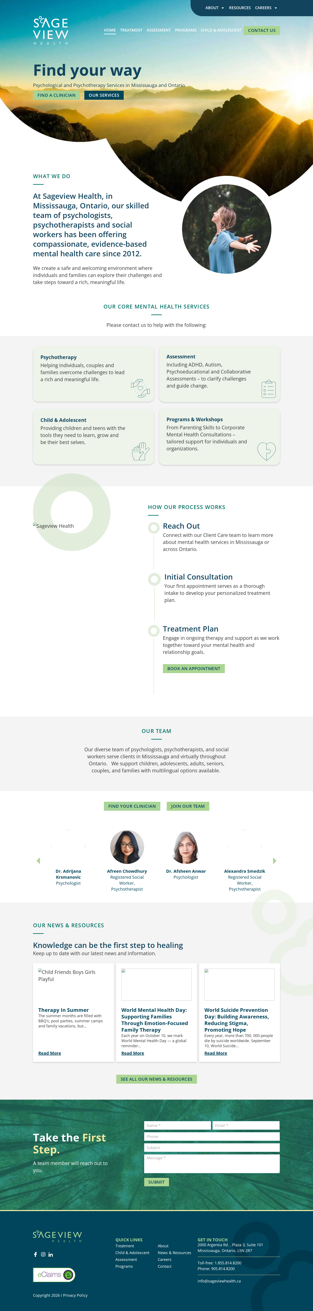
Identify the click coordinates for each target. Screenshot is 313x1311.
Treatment (124, 1245)
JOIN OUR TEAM (188, 806)
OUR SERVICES (104, 95)
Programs (124, 1266)
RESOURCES (240, 7)
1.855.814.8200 (228, 1262)
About (211, 7)
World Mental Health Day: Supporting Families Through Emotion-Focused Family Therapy (154, 1019)
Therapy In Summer (63, 1009)
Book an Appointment (193, 668)
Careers (263, 7)
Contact (164, 1266)
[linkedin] (51, 1254)
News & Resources (174, 1252)
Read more (49, 1053)
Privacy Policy (76, 1295)
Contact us (262, 30)
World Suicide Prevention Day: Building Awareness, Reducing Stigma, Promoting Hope (236, 1019)
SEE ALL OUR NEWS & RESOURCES (156, 1079)
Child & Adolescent (132, 1252)
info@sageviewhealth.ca (219, 1281)
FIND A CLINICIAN (56, 95)
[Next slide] (274, 860)
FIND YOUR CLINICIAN (132, 806)
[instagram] (43, 1254)
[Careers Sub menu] (276, 8)
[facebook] (35, 1254)
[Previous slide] (38, 860)
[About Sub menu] (223, 8)
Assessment (126, 1259)
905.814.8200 (223, 1268)
